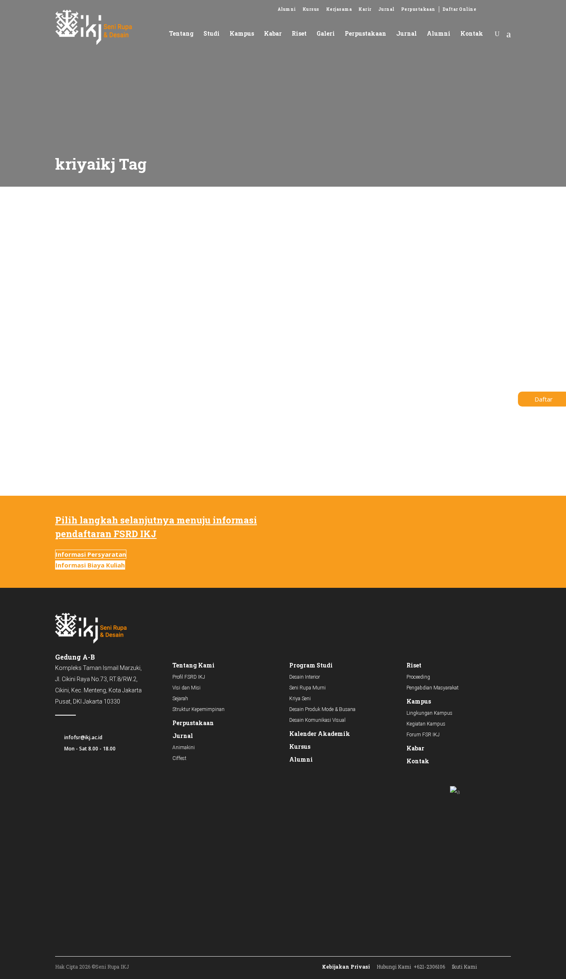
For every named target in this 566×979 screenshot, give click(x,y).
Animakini (183, 747)
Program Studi (311, 665)
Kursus (310, 9)
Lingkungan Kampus (429, 713)
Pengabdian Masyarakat (432, 688)
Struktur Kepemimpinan (198, 709)
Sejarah (180, 698)
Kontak (417, 761)
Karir (365, 9)
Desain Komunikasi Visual (317, 720)
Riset (413, 665)
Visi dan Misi (186, 688)
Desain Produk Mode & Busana (322, 709)
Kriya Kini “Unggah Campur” (113, 333)
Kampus (418, 701)
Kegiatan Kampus (425, 724)
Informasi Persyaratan (91, 554)
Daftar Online (460, 9)
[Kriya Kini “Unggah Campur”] (123, 251)
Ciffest (179, 758)
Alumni (287, 9)
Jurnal (386, 9)
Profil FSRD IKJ (188, 677)
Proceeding (418, 677)
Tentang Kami (193, 665)
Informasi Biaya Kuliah (90, 565)
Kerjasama (339, 9)
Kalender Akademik (319, 734)
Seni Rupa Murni (307, 688)
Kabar (415, 748)
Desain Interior (304, 677)
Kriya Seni (62, 307)
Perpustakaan (418, 9)
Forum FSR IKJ (423, 735)
